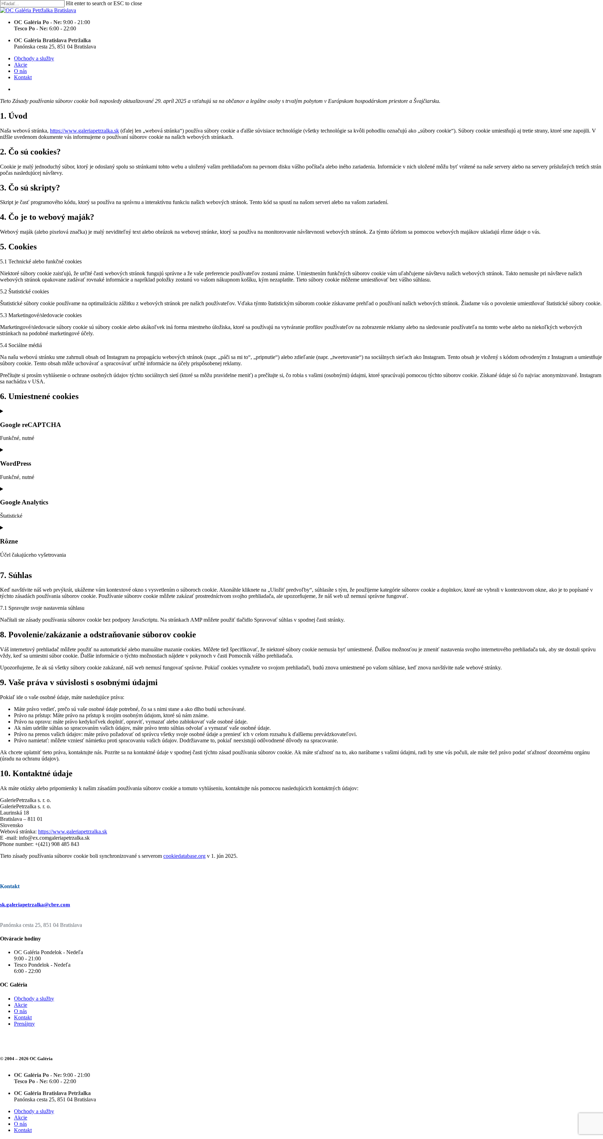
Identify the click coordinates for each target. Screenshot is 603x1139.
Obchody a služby (34, 999)
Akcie (20, 1005)
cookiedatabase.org (184, 856)
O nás (20, 1011)
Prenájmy (24, 1024)
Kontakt (23, 1017)
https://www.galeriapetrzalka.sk (84, 131)
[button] (35, 904)
